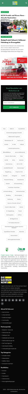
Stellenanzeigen (6, 317)
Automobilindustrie (20, 152)
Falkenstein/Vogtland (14, 136)
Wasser (8, 183)
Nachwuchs (20, 140)
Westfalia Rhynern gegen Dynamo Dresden (14, 227)
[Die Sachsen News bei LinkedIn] (5, 300)
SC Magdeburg (10, 211)
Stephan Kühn (19, 172)
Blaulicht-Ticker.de (7, 330)
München (21, 231)
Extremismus (9, 164)
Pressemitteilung (8, 179)
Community (5, 320)
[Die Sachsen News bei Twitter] (2, 303)
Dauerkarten (20, 179)
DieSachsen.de (6, 332)
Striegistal (14, 175)
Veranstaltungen (7, 323)
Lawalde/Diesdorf (8, 168)
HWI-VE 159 (19, 164)
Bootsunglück (18, 195)
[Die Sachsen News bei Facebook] (16, 300)
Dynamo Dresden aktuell (14, 203)
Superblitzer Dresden (9, 231)
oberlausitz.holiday (7, 346)
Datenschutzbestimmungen (18, 99)
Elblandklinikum (7, 152)
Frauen (20, 211)
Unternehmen (6, 315)
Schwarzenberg (18, 183)
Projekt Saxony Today (7, 255)
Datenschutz (5, 379)
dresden (5, 175)
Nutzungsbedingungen (8, 381)
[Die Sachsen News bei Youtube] (12, 300)
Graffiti (23, 175)
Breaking (8, 195)
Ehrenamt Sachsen (7, 363)
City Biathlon (21, 129)
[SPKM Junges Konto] (14, 68)
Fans (4, 129)
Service (4, 370)
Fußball (22, 144)
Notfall (6, 160)
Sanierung (10, 199)
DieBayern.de (6, 335)
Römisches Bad (20, 191)
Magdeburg (8, 172)
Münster (21, 160)
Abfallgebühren (14, 219)
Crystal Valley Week (10, 207)
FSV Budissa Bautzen (14, 222)
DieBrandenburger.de (8, 340)
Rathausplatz (9, 215)
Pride (21, 156)
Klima (13, 160)
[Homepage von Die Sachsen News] (2, 300)
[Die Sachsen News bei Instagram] (9, 300)
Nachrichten (4, 12)
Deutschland (14, 235)
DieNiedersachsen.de (8, 338)
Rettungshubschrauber (14, 239)
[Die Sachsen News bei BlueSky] (19, 300)
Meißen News (6, 361)
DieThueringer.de (7, 343)
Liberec (21, 207)
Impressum (5, 376)
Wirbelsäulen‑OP (9, 140)
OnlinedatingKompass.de (9, 348)
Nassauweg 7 (20, 168)
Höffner (20, 215)
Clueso (19, 199)
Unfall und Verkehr (7, 21)
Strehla (6, 144)
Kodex (4, 373)
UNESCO (12, 129)
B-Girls (14, 144)
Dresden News (6, 355)
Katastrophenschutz (14, 148)
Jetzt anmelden (14, 107)
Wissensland (5, 358)
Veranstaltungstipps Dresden (14, 132)
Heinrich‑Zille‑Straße (10, 156)
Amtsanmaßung (7, 191)
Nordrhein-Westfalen (14, 187)
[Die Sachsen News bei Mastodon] (23, 300)
